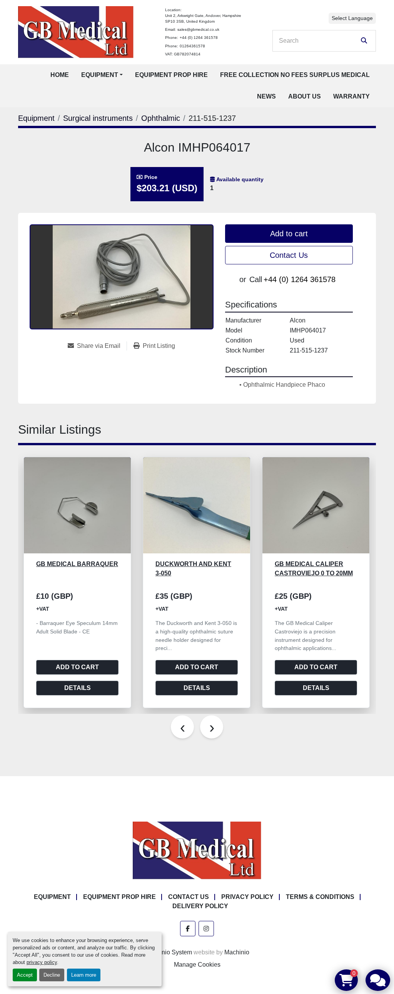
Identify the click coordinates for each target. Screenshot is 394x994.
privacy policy (42, 962)
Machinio (236, 952)
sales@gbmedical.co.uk (198, 29)
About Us (304, 96)
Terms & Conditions (320, 897)
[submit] (364, 41)
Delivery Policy (200, 906)
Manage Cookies (197, 964)
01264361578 (192, 46)
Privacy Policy (247, 897)
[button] (102, 75)
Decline (51, 975)
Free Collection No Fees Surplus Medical (295, 75)
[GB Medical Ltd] (197, 850)
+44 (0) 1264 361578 (199, 37)
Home (59, 75)
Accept (25, 975)
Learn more (83, 975)
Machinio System (168, 952)
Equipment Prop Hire (171, 75)
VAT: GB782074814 (182, 54)
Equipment (99, 75)
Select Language (352, 18)
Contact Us (289, 255)
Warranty (351, 96)
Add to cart (289, 233)
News (266, 96)
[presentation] (182, 726)
